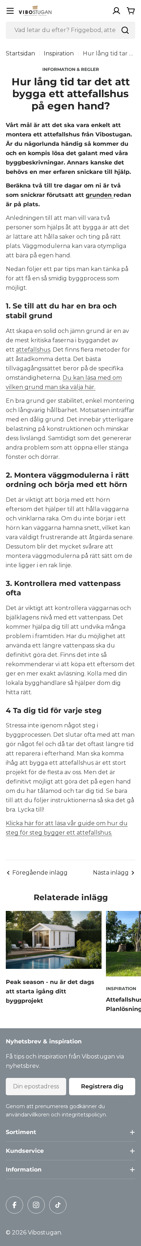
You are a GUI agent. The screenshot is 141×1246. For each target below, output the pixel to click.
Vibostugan (44, 1232)
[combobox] (70, 30)
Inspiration (59, 53)
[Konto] (116, 10)
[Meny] (10, 10)
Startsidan (20, 53)
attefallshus (33, 349)
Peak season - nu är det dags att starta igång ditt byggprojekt (50, 991)
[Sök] (125, 30)
